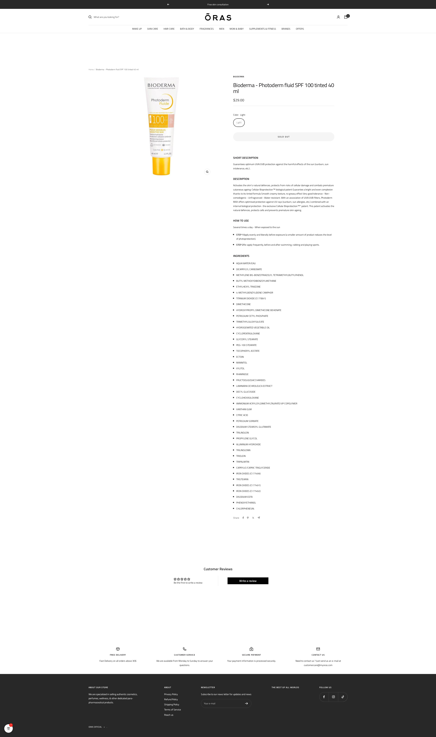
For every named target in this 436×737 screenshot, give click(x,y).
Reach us (168, 715)
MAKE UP (137, 28)
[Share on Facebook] (243, 518)
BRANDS (286, 28)
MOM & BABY (237, 28)
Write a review (247, 581)
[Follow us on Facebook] (324, 697)
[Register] (246, 703)
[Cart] (345, 17)
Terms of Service (172, 709)
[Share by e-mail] (259, 518)
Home (91, 69)
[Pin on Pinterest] (248, 518)
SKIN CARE (152, 28)
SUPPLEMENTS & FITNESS (262, 28)
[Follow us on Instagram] (333, 697)
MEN (221, 28)
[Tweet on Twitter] (253, 518)
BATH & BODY (187, 28)
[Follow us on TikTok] (342, 697)
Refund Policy (171, 699)
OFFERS (300, 28)
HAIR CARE (169, 28)
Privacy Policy (171, 694)
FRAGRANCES (207, 28)
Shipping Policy (171, 704)
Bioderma (238, 76)
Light (239, 122)
